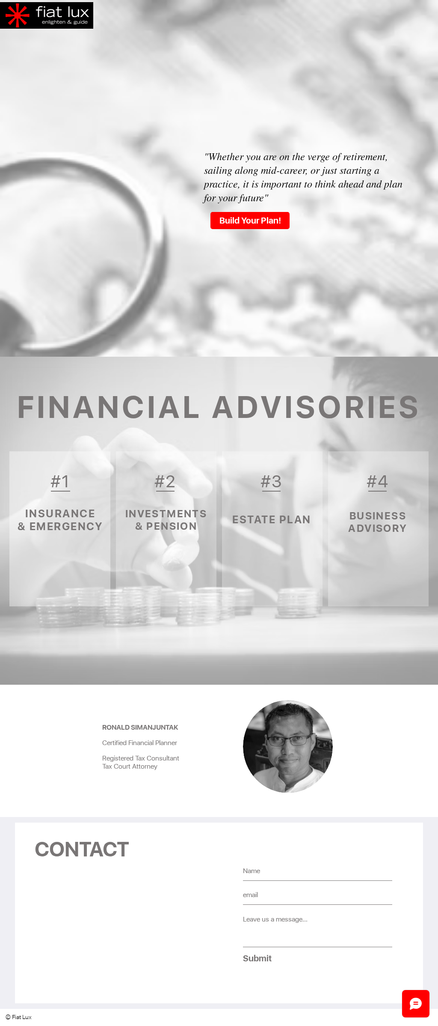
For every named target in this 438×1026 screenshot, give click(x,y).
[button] (27, 1017)
